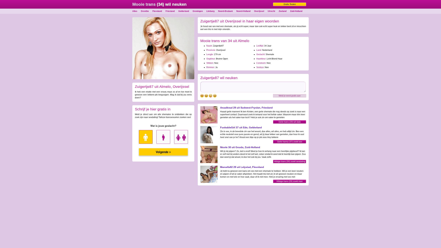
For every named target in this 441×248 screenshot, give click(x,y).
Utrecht (271, 11)
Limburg (210, 11)
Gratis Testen (290, 4)
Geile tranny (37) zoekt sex (289, 142)
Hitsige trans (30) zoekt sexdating (289, 161)
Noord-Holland (243, 11)
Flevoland (157, 11)
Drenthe (145, 11)
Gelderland (183, 11)
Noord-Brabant (225, 11)
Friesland (170, 11)
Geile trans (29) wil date (290, 122)
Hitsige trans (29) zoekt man (289, 181)
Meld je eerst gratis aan (290, 96)
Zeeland (282, 11)
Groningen (198, 11)
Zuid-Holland (296, 11)
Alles (134, 11)
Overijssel (259, 11)
